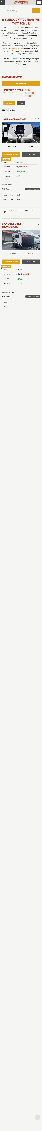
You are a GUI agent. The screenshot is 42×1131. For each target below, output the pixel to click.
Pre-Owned (28, 93)
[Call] (2, 2)
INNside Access (17, 48)
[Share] (38, 119)
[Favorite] (35, 119)
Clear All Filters (9, 93)
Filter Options (21, 83)
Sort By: (5, 110)
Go (36, 11)
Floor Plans (12, 146)
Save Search (9, 103)
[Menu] (39, 2)
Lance (27, 96)
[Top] (37, 1117)
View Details (31, 154)
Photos (30, 146)
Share (21, 103)
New (26, 90)
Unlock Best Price (12, 154)
